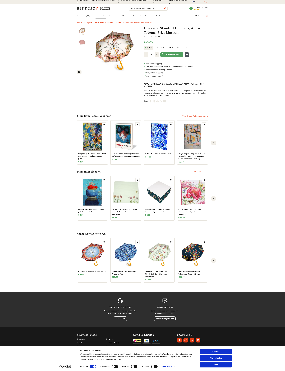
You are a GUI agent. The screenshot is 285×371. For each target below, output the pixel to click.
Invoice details (113, 343)
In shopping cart (173, 54)
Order (81, 343)
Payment (111, 339)
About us (136, 16)
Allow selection (216, 358)
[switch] (115, 366)
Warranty (82, 339)
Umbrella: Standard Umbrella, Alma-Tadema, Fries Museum (129, 22)
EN (194, 2)
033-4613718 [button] (120, 319)
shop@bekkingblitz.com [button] (165, 319)
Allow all (215, 351)
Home (79, 16)
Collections (113, 16)
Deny (216, 365)
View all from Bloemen (198, 172)
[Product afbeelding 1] (82, 31)
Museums (126, 16)
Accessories (99, 22)
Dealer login (203, 2)
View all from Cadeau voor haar (194, 116)
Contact (159, 16)
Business (148, 16)
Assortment (101, 16)
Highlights (88, 16)
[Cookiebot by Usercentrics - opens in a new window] (65, 366)
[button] (206, 15)
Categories (88, 22)
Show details (167, 367)
